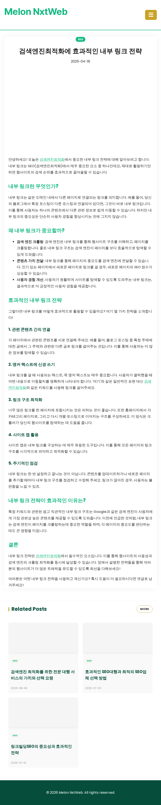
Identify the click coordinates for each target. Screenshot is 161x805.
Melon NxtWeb (36, 11)
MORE (144, 609)
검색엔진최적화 (52, 159)
